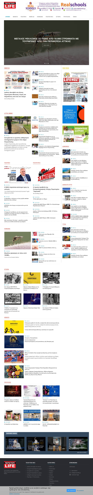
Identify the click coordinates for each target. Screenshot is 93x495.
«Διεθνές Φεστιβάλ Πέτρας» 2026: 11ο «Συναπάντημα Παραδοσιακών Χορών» (46, 205)
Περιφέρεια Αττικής (53, 481)
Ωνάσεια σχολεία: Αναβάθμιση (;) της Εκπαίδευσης (79, 178)
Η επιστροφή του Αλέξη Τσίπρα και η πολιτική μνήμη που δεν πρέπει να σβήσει (57, 447)
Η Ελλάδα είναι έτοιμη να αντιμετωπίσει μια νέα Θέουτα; (16, 206)
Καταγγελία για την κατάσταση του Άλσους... (47, 261)
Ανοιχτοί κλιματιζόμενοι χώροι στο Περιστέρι (47, 82)
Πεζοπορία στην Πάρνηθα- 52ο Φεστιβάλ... (46, 234)
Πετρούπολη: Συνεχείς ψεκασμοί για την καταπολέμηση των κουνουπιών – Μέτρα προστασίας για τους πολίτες (49, 154)
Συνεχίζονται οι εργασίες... (33, 470)
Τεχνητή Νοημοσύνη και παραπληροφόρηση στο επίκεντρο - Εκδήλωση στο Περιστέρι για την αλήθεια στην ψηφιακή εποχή (31, 403)
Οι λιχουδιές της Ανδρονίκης (11, 424)
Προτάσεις (67, 16)
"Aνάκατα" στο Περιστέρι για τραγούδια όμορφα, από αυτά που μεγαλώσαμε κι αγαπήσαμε (51, 401)
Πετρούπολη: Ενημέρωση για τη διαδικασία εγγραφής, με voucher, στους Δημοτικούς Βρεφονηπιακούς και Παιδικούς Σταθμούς (49, 138)
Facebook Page (75, 474)
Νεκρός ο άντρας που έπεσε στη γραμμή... (47, 254)
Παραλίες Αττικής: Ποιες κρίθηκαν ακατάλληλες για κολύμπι (79, 171)
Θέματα (15, 16)
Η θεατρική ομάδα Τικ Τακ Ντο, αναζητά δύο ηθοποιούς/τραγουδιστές (42, 323)
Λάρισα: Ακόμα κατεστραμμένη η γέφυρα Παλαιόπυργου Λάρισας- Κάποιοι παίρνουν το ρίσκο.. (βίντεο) (14, 446)
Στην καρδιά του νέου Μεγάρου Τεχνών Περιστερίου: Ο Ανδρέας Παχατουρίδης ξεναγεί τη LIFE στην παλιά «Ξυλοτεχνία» (79, 162)
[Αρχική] (10, 4)
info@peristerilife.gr (76, 472)
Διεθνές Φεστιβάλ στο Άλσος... (34, 466)
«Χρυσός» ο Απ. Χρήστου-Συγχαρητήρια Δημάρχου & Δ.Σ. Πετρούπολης (49, 146)
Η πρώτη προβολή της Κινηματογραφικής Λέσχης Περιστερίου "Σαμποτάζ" (46, 189)
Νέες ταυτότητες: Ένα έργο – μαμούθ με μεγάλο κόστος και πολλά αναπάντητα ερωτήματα (16, 220)
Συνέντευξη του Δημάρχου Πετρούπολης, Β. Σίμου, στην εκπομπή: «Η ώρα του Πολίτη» (35, 447)
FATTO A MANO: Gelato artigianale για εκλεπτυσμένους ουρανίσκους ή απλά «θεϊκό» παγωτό (79, 217)
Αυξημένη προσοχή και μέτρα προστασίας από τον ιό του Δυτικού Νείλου (48, 90)
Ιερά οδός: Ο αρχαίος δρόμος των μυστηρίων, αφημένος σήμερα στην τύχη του (79, 199)
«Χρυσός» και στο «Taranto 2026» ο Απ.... (48, 241)
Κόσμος (51, 479)
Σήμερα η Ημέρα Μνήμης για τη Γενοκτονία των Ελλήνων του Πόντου (31, 288)
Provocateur (52, 468)
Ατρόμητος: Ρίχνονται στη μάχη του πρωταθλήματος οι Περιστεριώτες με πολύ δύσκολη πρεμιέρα (48, 105)
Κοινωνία (40, 16)
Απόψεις (51, 470)
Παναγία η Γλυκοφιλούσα (31, 338)
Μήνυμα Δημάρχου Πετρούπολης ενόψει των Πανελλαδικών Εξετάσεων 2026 (78, 447)
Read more (46, 47)
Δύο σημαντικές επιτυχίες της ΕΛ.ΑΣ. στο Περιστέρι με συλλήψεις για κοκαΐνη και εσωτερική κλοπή (79, 153)
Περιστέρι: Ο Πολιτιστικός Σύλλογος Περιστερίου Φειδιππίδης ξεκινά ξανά (48, 97)
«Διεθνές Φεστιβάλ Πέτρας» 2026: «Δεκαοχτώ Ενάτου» (44, 218)
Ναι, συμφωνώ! (71, 490)
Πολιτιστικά (49, 16)
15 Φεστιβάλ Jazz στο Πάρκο (40, 199)
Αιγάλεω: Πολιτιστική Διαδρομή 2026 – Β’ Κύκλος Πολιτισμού (45, 211)
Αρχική (7, 16)
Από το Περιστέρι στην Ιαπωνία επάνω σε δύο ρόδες (79, 190)
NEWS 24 (31, 16)
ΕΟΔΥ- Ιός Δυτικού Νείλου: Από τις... (48, 247)
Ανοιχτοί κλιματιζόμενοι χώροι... (34, 468)
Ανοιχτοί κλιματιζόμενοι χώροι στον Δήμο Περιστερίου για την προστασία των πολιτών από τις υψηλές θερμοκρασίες (46, 41)
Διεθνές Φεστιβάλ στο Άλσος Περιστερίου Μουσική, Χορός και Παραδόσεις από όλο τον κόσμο (15, 94)
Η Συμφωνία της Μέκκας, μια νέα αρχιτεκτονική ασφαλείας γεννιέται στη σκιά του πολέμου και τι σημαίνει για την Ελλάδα (16, 213)
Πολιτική (23, 16)
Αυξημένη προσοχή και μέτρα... (34, 475)
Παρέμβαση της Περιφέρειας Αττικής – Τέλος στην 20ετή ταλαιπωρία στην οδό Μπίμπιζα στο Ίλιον (48, 120)
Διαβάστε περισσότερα (14, 493)
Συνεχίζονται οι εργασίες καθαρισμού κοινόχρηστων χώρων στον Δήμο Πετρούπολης (16, 140)
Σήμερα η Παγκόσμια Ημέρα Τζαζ (31, 308)
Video (75, 16)
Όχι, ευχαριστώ (80, 490)
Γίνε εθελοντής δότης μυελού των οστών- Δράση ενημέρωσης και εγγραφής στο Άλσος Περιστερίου (79, 248)
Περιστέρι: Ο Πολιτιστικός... (33, 477)
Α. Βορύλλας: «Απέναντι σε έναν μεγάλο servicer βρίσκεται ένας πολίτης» (16, 199)
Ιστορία (58, 16)
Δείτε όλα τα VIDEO (81, 452)
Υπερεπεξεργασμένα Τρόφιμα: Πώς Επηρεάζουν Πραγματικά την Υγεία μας (80, 240)
